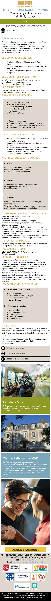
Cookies (41, 595)
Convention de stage (15, 353)
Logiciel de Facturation (36, 597)
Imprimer (10, 30)
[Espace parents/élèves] (34, 17)
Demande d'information (17, 358)
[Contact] (30, 17)
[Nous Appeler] (25, 17)
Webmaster (8, 597)
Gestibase (20, 597)
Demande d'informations (25, 549)
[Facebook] (17, 17)
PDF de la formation (15, 348)
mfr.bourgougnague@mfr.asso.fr (28, 562)
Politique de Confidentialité (25, 595)
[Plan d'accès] (21, 17)
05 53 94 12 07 (27, 560)
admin (25, 600)
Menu (25, 21)
